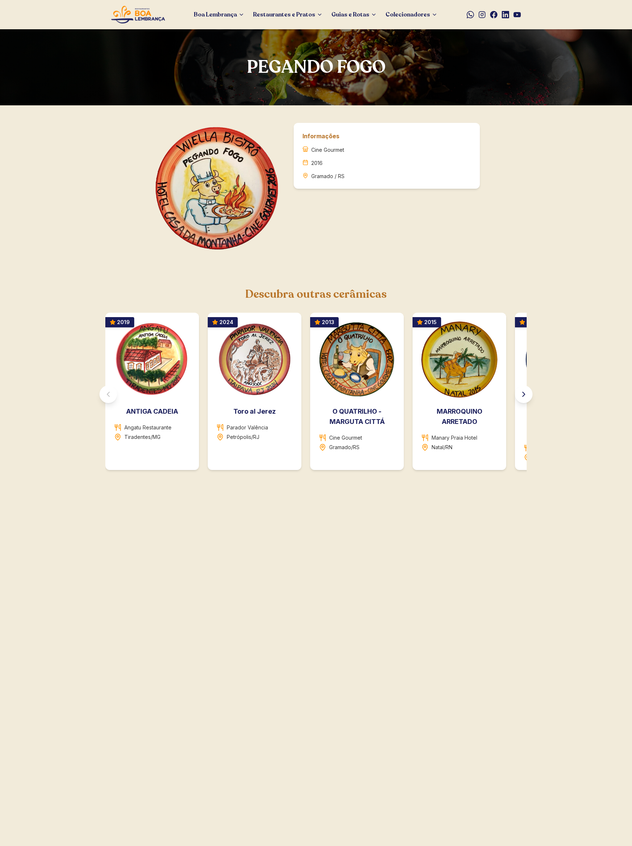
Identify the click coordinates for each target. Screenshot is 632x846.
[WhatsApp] (470, 14)
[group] (316, 394)
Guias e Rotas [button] (350, 15)
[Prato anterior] (108, 394)
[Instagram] (482, 14)
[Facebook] (493, 14)
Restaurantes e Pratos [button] (284, 15)
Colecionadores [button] (407, 15)
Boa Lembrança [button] (215, 15)
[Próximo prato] (524, 394)
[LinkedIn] (505, 14)
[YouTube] (517, 14)
